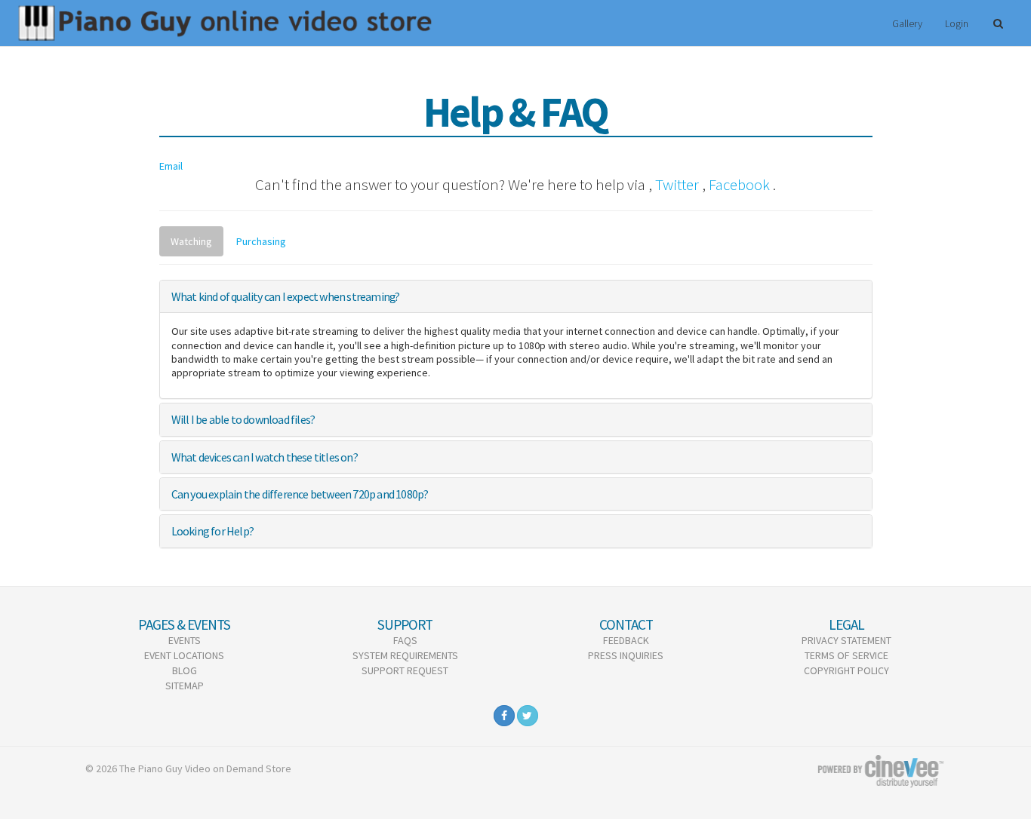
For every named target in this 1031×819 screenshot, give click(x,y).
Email (171, 166)
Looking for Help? (212, 530)
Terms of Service (846, 655)
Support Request (405, 670)
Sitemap (184, 685)
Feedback (626, 640)
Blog (184, 670)
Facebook (739, 184)
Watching (191, 241)
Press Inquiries (625, 655)
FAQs (405, 640)
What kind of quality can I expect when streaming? (285, 296)
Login (956, 23)
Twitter (677, 184)
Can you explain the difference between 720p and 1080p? (300, 494)
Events (184, 640)
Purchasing (261, 241)
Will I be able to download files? (243, 419)
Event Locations (184, 655)
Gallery (907, 23)
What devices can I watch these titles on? (264, 457)
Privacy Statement (846, 640)
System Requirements (405, 655)
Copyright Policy (846, 670)
